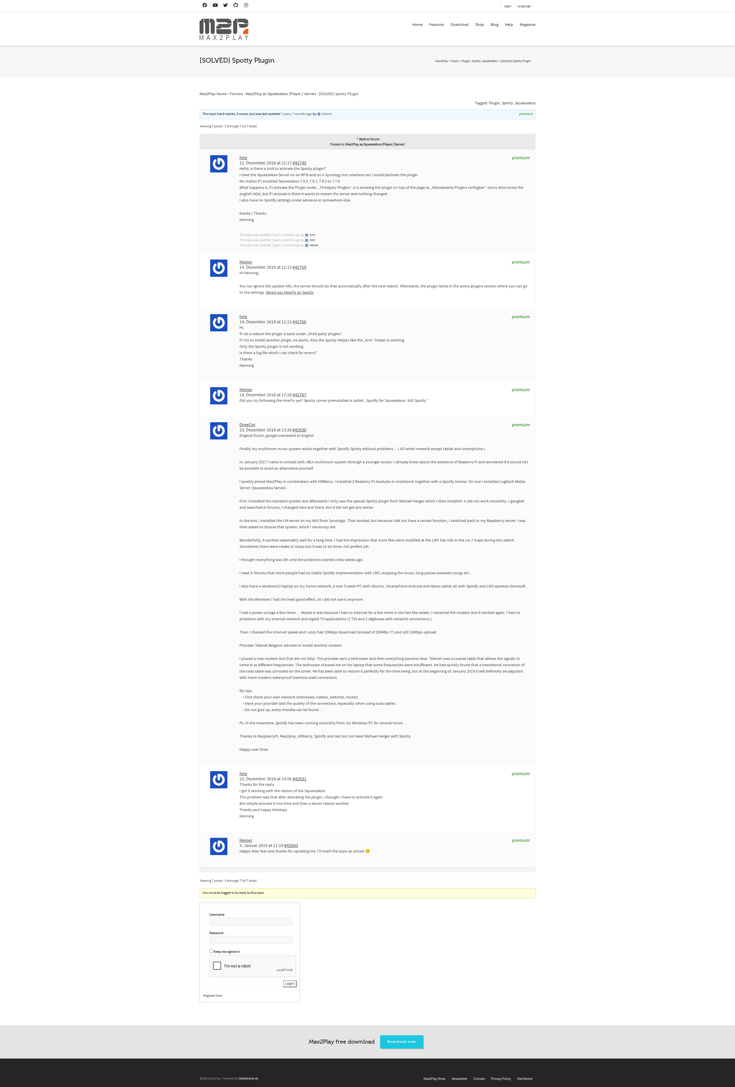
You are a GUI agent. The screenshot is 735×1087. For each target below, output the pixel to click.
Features (436, 24)
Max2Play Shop (434, 1079)
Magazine (527, 24)
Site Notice (525, 1079)
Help (509, 24)
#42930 (299, 430)
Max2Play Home (213, 94)
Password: (216, 933)
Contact (479, 1079)
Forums (236, 94)
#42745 (299, 163)
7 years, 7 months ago (296, 114)
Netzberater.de (248, 1079)
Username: (217, 915)
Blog (494, 24)
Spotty (507, 103)
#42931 (299, 779)
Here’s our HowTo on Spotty (290, 292)
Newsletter (459, 1079)
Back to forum (369, 139)
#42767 (299, 395)
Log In (289, 984)
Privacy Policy (501, 1079)
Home (417, 24)
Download (460, 24)
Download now (401, 1041)
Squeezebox (525, 103)
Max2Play (441, 61)
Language (524, 6)
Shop (479, 24)
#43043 (291, 845)
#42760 (299, 322)
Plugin (494, 103)
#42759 (299, 267)
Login (507, 6)
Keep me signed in (227, 952)
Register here (212, 996)
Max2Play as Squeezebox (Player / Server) (281, 94)
